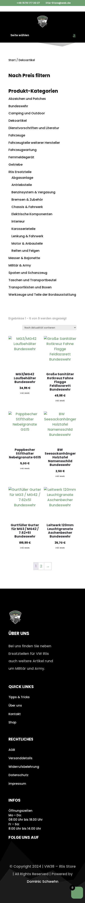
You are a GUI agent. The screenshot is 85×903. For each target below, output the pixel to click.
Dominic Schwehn (42, 881)
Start (12, 60)
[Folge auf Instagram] (12, 849)
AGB (11, 750)
